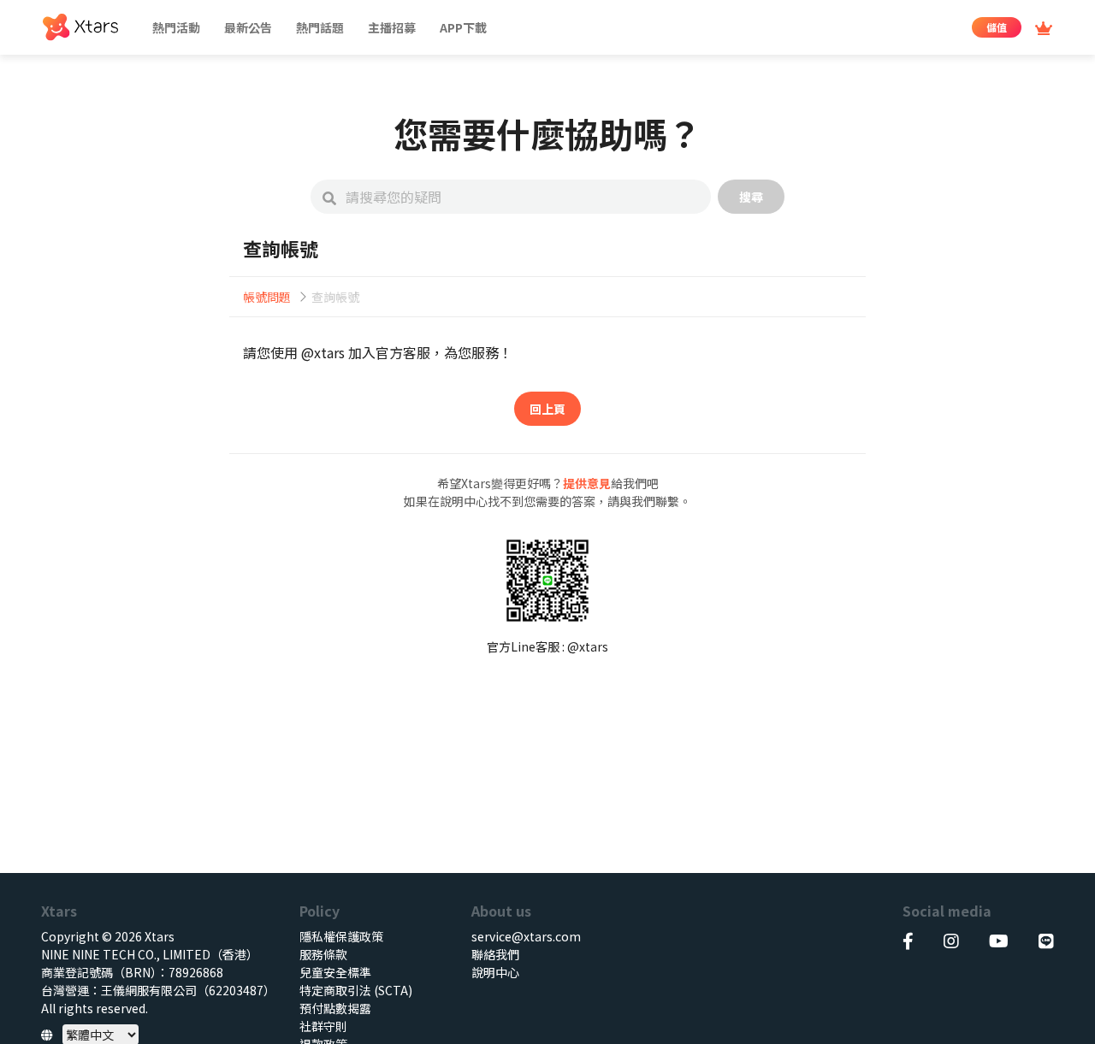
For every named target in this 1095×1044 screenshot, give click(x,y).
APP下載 (463, 27)
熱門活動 (176, 27)
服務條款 (323, 954)
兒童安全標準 (335, 972)
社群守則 (323, 1026)
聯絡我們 (495, 954)
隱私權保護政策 (341, 936)
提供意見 (587, 483)
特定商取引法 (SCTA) (355, 990)
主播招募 (392, 27)
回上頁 (547, 408)
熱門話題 (320, 27)
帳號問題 (267, 297)
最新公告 (248, 27)
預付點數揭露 (335, 1008)
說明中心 (495, 972)
